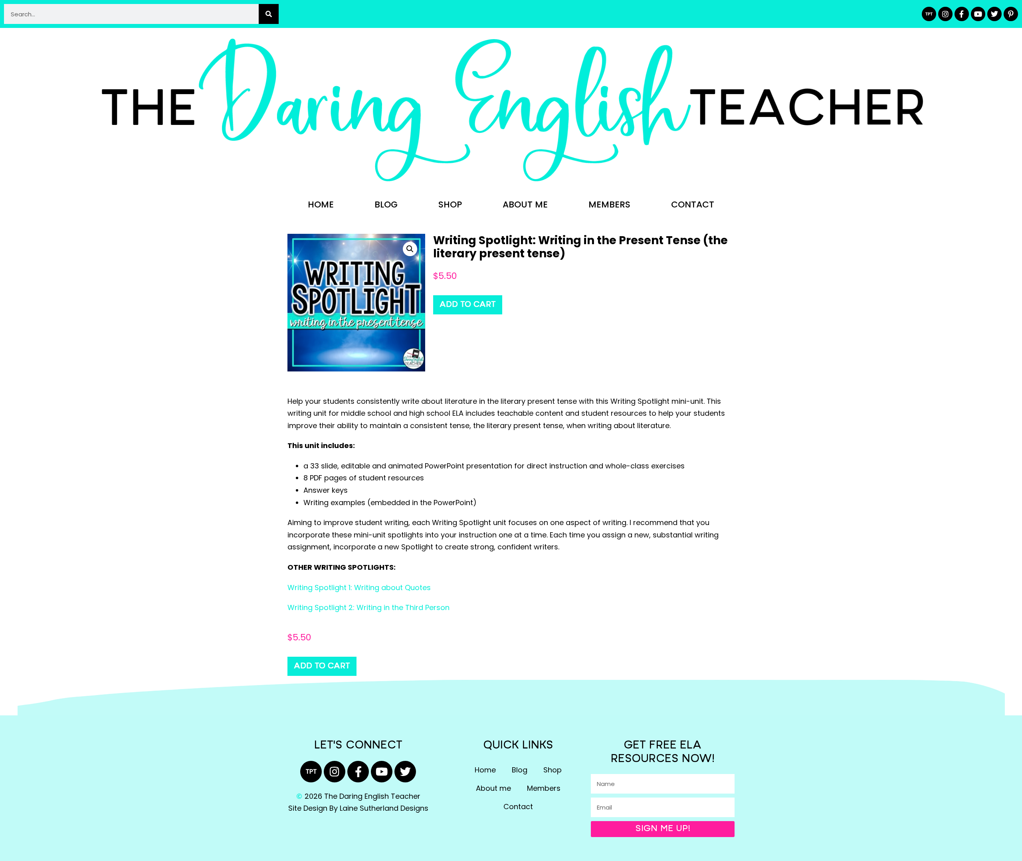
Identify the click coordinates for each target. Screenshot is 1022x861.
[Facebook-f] (962, 14)
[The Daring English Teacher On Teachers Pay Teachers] (929, 14)
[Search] (269, 14)
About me (525, 204)
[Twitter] (994, 14)
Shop (450, 204)
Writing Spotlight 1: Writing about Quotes (359, 587)
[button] (410, 249)
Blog (386, 204)
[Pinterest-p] (1011, 14)
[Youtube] (978, 14)
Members (609, 204)
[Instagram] (945, 14)
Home (321, 204)
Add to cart (468, 305)
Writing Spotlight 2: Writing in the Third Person (368, 607)
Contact (692, 204)
